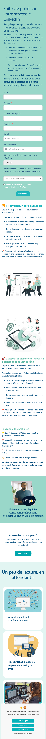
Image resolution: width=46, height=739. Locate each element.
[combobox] (23, 128)
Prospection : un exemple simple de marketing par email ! (21, 665)
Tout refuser (23, 725)
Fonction (7, 124)
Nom (5, 92)
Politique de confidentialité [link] (23, 733)
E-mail (6, 134)
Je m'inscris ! (23, 193)
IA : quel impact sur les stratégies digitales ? (19, 619)
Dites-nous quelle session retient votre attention (20, 156)
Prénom (6, 103)
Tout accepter (23, 720)
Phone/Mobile (9, 144)
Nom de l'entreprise (12, 113)
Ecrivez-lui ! (23, 553)
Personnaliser (23, 729)
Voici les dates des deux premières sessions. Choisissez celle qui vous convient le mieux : (22, 170)
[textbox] (23, 128)
